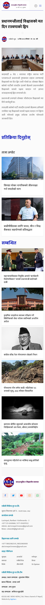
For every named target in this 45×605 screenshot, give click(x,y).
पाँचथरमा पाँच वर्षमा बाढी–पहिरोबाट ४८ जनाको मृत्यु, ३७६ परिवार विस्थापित (20, 389)
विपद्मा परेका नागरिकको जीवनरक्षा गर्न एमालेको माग (21, 187)
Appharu (13, 599)
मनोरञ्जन (34, 556)
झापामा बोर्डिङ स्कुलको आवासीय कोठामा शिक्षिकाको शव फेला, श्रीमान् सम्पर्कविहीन (21, 425)
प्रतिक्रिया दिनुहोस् (16, 138)
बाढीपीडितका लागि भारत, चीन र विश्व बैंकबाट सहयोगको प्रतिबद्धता (22, 228)
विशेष (3, 564)
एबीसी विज (20, 560)
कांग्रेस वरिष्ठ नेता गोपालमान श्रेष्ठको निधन (20, 355)
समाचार (4, 560)
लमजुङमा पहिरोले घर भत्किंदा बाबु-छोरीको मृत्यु (21, 462)
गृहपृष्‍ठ (4, 556)
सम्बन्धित (9, 243)
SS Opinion (36, 564)
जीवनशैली (20, 564)
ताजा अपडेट (8, 152)
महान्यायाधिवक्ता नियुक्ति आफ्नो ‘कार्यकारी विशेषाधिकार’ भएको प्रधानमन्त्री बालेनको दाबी (21, 279)
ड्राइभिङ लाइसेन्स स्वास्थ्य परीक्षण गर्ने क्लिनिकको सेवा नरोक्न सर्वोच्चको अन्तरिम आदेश (21, 318)
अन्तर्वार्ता (19, 556)
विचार (33, 560)
